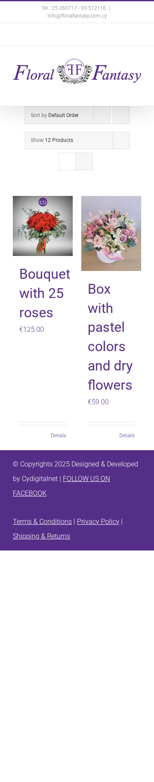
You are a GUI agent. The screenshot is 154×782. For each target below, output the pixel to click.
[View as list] (84, 161)
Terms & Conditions (42, 521)
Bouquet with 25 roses (44, 293)
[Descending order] (121, 115)
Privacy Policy (98, 521)
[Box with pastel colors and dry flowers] (111, 233)
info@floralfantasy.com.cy (77, 16)
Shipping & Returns (41, 536)
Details (58, 436)
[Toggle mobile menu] (137, 88)
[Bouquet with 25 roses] (43, 226)
